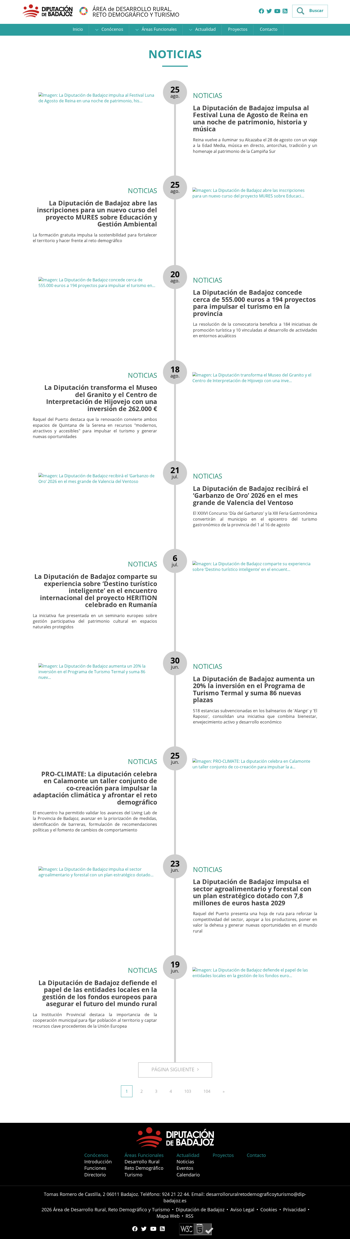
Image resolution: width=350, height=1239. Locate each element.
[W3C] (196, 1229)
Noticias (185, 1161)
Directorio (95, 1175)
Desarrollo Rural (142, 1161)
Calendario (188, 1175)
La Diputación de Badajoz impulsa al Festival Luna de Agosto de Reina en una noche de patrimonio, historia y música (251, 118)
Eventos (185, 1168)
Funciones (95, 1168)
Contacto (268, 29)
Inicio (78, 29)
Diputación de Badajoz (200, 1209)
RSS (189, 1216)
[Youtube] (277, 11)
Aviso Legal (242, 1209)
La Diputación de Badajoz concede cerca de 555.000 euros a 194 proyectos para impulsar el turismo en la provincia (254, 303)
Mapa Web (168, 1216)
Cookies (268, 1209)
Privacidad (294, 1209)
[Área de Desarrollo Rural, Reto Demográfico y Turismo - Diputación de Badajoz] (48, 10)
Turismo (133, 1175)
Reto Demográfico (144, 1168)
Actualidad (205, 29)
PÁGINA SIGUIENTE (174, 1069)
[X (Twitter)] (269, 11)
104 (206, 1091)
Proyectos (238, 29)
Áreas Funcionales (159, 29)
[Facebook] (261, 11)
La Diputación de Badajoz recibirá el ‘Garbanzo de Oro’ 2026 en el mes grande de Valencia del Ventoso (250, 495)
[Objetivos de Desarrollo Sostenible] (83, 10)
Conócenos (111, 29)
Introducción (98, 1161)
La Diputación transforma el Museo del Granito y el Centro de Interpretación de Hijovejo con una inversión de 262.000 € (100, 398)
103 (187, 1091)
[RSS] (285, 11)
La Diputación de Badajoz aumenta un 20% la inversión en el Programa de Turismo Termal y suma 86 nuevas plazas (254, 689)
